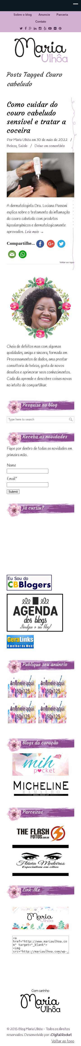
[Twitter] (21, 28)
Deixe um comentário (50, 146)
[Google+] (30, 28)
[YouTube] (50, 28)
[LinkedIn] (35, 28)
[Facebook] (25, 28)
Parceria (62, 14)
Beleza (12, 146)
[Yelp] (45, 28)
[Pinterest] (60, 28)
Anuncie (44, 14)
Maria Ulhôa (40, 50)
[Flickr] (55, 28)
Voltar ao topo (67, 262)
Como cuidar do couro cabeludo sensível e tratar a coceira (36, 117)
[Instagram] (40, 28)
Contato (40, 21)
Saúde (22, 146)
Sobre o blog (23, 14)
